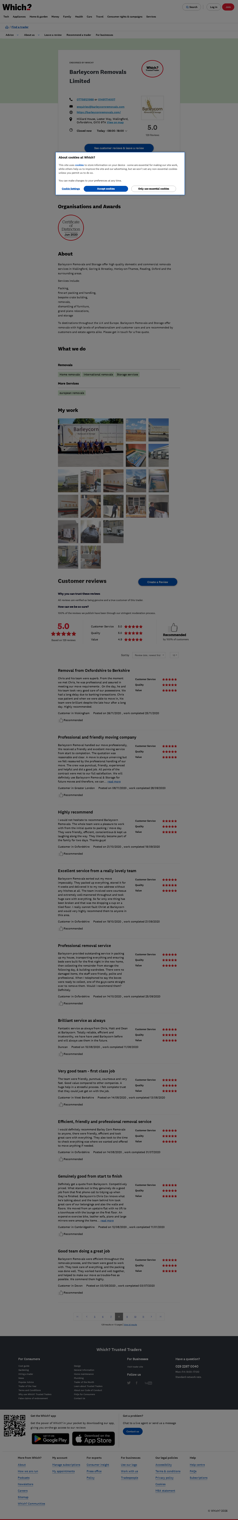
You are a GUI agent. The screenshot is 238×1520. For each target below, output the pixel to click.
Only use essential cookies (153, 188)
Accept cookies (106, 188)
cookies (79, 165)
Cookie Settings (71, 188)
